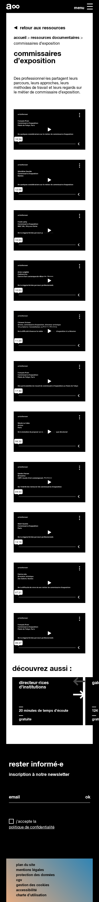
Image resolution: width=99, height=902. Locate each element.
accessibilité (26, 890)
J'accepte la (32, 824)
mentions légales (30, 870)
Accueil (20, 38)
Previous (79, 684)
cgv (19, 880)
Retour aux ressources (42, 28)
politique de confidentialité (32, 827)
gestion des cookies (32, 885)
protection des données (35, 875)
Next (79, 697)
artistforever (13, 6)
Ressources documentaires (55, 38)
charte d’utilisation (31, 895)
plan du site (25, 865)
